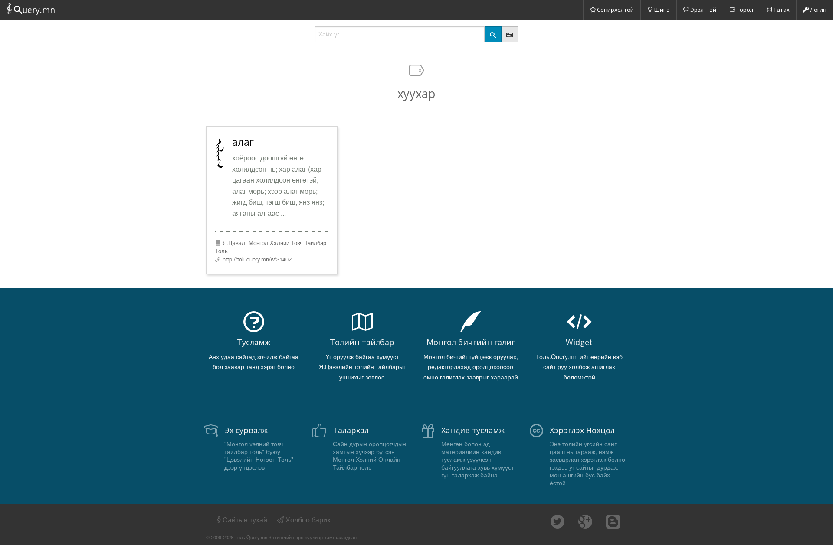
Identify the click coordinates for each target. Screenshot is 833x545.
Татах (781, 9)
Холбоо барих (307, 520)
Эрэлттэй (702, 9)
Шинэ (661, 9)
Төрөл (744, 9)
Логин (817, 9)
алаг (243, 142)
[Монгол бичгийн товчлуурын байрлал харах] (510, 34)
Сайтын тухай (245, 520)
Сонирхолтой (615, 9)
